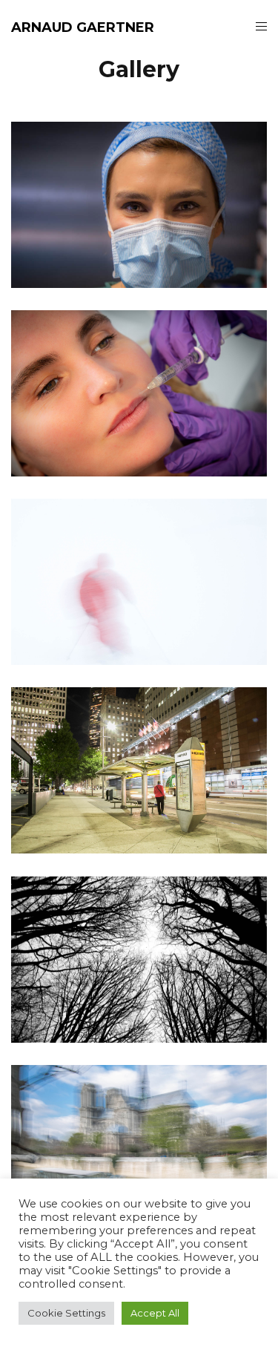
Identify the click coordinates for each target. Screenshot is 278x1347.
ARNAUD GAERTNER (82, 27)
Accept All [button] (154, 1313)
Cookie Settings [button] (66, 1313)
